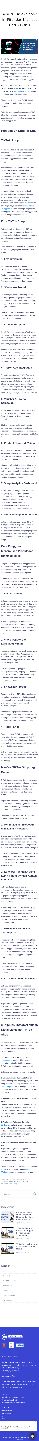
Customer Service (10, 1281)
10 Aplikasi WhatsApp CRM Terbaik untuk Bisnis (26, 1246)
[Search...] (34, 1193)
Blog (3, 1419)
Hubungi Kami (7, 1411)
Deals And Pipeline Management (13, 1403)
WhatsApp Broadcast (9, 1400)
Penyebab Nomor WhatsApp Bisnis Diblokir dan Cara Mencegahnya (25, 1216)
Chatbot (6, 1276)
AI (4, 1271)
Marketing (12, 1182)
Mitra (3, 1416)
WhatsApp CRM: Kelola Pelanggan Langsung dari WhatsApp (25, 1231)
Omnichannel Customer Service (13, 1397)
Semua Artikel (22, 1182)
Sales (5, 1290)
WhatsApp (7, 1300)
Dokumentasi (6, 1413)
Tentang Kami (6, 1408)
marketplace (6, 737)
